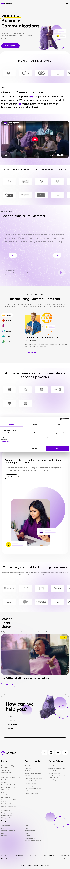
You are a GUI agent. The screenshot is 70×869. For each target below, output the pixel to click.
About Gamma (5, 825)
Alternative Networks (54, 771)
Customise (34, 448)
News (26, 833)
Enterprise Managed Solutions (10, 813)
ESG (2, 833)
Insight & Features (30, 830)
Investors (4, 835)
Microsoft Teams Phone (8, 787)
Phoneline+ (4, 780)
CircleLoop (4, 782)
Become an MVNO (54, 773)
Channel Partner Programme (56, 768)
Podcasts (27, 835)
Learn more (32, 352)
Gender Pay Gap (64, 855)
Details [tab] (35, 424)
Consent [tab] (11, 424)
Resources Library (30, 838)
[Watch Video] (61, 272)
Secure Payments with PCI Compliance (9, 800)
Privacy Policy (33, 855)
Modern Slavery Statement (9, 859)
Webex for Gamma (6, 790)
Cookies (3, 855)
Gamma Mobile (5, 770)
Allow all (57, 448)
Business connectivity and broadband (8, 766)
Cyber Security (5, 810)
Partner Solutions (53, 766)
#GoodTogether (10, 46)
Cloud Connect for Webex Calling (11, 777)
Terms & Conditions (17, 855)
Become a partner (13, 724)
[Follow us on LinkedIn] (65, 752)
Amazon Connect (6, 795)
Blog (26, 825)
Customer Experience (31, 783)
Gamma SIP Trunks (6, 772)
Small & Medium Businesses (33, 773)
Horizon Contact (6, 797)
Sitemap (66, 859)
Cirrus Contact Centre (7, 804)
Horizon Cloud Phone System (9, 785)
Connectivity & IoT (30, 781)
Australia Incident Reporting (33, 840)
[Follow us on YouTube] (58, 752)
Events (27, 828)
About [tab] (58, 424)
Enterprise (28, 766)
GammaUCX (28, 768)
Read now (11, 477)
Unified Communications (32, 793)
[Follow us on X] (44, 752)
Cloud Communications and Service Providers (56, 776)
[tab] (7, 315)
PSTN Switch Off (30, 790)
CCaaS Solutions (29, 776)
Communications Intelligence (33, 778)
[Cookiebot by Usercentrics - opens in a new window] (61, 419)
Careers (3, 828)
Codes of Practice (48, 855)
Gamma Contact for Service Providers (9, 807)
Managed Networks (7, 815)
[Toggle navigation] (67, 3)
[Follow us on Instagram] (51, 752)
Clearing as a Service (7, 818)
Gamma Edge (52, 780)
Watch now (9, 684)
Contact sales (12, 720)
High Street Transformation (33, 788)
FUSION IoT (5, 775)
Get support (11, 728)
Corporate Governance (8, 830)
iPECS (3, 792)
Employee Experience (31, 786)
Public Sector (29, 771)
